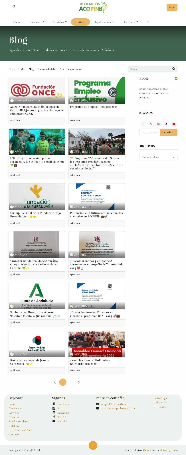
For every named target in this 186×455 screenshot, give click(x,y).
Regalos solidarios (19, 421)
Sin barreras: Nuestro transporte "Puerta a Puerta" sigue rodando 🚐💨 (35, 314)
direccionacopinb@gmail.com (118, 408)
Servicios (14, 412)
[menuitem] (16, 22)
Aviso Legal (160, 398)
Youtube (62, 421)
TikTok (62, 417)
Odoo (146, 450)
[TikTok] (166, 124)
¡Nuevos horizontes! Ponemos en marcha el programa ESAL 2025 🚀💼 (95, 314)
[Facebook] (143, 124)
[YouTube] (174, 124)
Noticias (14, 417)
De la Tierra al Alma (21, 430)
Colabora (14, 426)
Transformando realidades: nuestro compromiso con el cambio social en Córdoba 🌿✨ (34, 264)
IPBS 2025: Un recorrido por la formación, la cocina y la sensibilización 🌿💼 (37, 162)
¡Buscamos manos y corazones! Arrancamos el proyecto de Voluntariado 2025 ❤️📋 (97, 264)
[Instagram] (158, 124)
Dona (172, 7)
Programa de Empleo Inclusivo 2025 (94, 106)
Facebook (63, 404)
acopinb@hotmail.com (114, 404)
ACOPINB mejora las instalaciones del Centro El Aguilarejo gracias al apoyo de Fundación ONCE (37, 110)
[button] (14, 8)
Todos (21, 69)
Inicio (12, 404)
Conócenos (15, 408)
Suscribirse (168, 132)
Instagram (63, 412)
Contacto (14, 434)
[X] (151, 124)
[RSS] (176, 78)
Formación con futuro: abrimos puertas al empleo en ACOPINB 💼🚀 (96, 214)
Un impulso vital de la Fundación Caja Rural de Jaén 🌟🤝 (35, 214)
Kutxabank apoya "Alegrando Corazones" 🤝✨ (29, 362)
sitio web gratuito (168, 450)
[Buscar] (173, 69)
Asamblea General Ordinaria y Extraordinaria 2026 (90, 362)
